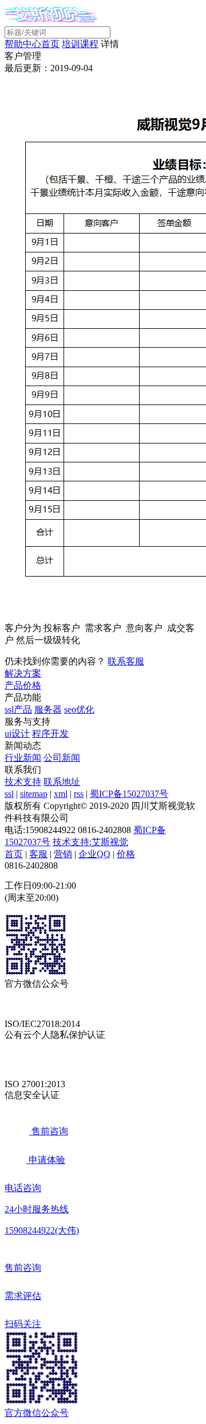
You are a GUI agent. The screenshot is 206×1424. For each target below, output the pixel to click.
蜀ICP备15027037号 (129, 794)
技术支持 (23, 782)
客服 (38, 854)
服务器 (48, 709)
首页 (14, 854)
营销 (63, 854)
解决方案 (23, 673)
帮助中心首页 (32, 44)
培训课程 (80, 44)
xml (61, 794)
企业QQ (94, 854)
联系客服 (126, 661)
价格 (126, 854)
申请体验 (45, 1160)
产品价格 (23, 685)
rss (79, 794)
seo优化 (79, 709)
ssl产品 (18, 709)
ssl (9, 794)
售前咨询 (48, 1131)
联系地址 (61, 782)
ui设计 (17, 733)
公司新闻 (61, 757)
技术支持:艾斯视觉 (90, 842)
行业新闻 (23, 757)
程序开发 (50, 733)
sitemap (33, 794)
